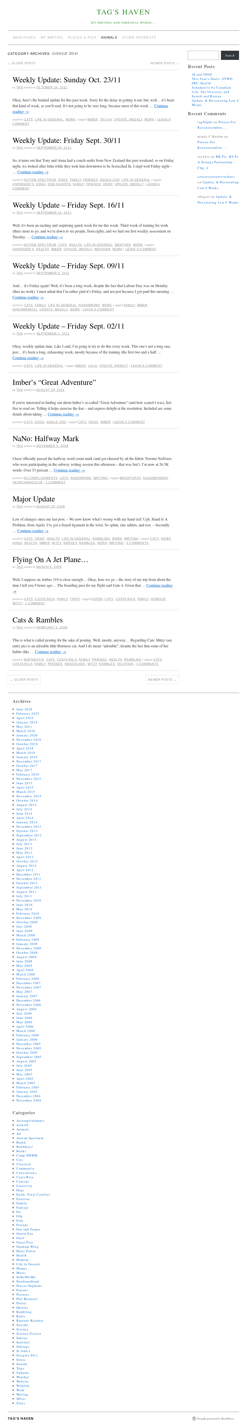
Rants (21, 1316)
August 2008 (26, 957)
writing (116, 543)
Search (230, 55)
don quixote (59, 184)
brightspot (130, 478)
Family (75, 180)
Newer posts (165, 63)
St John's (23, 1351)
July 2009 (24, 926)
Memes (21, 1268)
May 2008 (24, 965)
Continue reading (32, 171)
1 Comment (56, 482)
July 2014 (24, 809)
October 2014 (27, 800)
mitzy (56, 543)
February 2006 (28, 1035)
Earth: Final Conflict (33, 1194)
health (42, 249)
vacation (125, 664)
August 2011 (26, 891)
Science (22, 1329)
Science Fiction (28, 1333)
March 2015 (25, 792)
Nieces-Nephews (29, 1286)
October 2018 (27, 744)
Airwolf (22, 1125)
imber (92, 119)
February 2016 (28, 774)
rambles (87, 543)
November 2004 (28, 1100)
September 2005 (29, 1057)
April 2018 (25, 748)
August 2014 (26, 805)
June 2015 (24, 783)
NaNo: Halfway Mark (46, 438)
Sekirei (22, 1338)
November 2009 (28, 918)
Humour (22, 1259)
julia (92, 365)
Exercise (23, 1199)
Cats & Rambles (38, 619)
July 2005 (24, 1065)
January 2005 (27, 1091)
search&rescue (28, 482)
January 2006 (27, 1039)
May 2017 (24, 770)
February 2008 (28, 978)
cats (82, 422)
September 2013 (29, 835)
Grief (40, 538)
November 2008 (28, 948)
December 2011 (28, 874)
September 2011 (29, 887)
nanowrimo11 (25, 309)
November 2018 (28, 739)
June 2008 (24, 961)
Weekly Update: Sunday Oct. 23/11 (67, 79)
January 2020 (27, 735)
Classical (23, 1164)
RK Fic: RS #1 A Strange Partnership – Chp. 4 (218, 162)
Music (21, 1272)
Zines (20, 1403)
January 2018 (27, 757)
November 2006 (28, 1004)
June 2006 (24, 1018)
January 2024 (27, 722)
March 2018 (25, 752)
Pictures (22, 1294)
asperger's (23, 184)
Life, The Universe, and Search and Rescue (210, 94)
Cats (28, 119)
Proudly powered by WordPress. (215, 1418)
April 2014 (25, 818)
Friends (90, 180)
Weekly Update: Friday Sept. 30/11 (67, 140)
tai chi (106, 119)
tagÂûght (205, 122)
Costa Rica (45, 599)
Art (18, 1133)
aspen (97, 599)
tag (19, 87)
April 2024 (25, 718)
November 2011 (28, 878)
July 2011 (24, 896)
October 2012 (27, 861)
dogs (41, 184)
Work (71, 119)
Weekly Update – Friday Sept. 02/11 (69, 325)
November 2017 (28, 761)
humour (158, 599)
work (149, 119)
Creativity (24, 1186)
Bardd (21, 1142)
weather (102, 249)
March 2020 (25, 731)
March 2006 (25, 1031)
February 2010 (28, 913)
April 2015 (25, 787)
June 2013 (24, 848)
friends (93, 184)
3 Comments (137, 543)
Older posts (22, 63)
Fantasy (22, 1207)
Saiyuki (22, 1325)
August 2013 (26, 839)
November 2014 (28, 796)
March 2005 (25, 1083)
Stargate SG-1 (27, 1355)
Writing (101, 478)
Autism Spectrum (40, 180)
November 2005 (28, 1048)
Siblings (23, 1346)
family (78, 184)
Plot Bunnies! (27, 1299)
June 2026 (24, 709)
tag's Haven (124, 11)
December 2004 (28, 1096)
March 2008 (25, 974)
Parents (22, 1290)
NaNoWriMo (89, 305)
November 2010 (28, 900)
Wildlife (23, 1385)
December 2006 (28, 1000)
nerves (70, 543)
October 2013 (27, 831)
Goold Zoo (110, 180)
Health (75, 245)
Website (22, 1381)
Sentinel (23, 1342)
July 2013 (24, 844)
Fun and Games (28, 1229)
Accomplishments (41, 478)
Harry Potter (26, 1251)
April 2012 (25, 870)
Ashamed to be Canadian (211, 87)
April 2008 (25, 970)
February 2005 (28, 1087)
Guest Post (24, 1242)
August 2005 (26, 1061)
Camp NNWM (27, 1155)
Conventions (26, 1173)
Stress (21, 1359)
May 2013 (24, 852)
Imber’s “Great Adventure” (54, 382)
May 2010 (24, 909)
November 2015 (28, 778)
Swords (22, 1364)
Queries (22, 1307)
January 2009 (27, 944)
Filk (19, 1216)
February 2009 (28, 939)
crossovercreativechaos (216, 176)
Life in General (49, 119)
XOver (21, 1399)
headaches (75, 664)
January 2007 (27, 996)
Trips (75, 599)
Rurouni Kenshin (30, 1320)
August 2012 (26, 865)
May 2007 (24, 991)
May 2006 (24, 1022)
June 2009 (24, 931)
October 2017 (27, 765)
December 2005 (28, 1044)
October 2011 (27, 883)
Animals (22, 1129)
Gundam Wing (27, 1246)
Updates (22, 1372)
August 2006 (26, 1009)
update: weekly (128, 119)
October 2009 (27, 922)
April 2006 (25, 1026)
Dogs (63, 180)
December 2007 (28, 983)
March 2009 (25, 935)
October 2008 (27, 952)
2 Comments (147, 664)
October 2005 (27, 1052)
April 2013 (25, 857)
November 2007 (28, 987)
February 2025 (28, 713)
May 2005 (24, 1074)
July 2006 (24, 1013)
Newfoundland (27, 1281)
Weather (123, 245)
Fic (18, 1212)
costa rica (126, 599)
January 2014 (27, 822)
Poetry (21, 1303)
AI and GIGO (202, 74)
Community (25, 1168)
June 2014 (24, 813)
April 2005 (25, 1078)
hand (17, 543)
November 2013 (28, 826)
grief (108, 184)
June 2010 (24, 905)
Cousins (22, 1181)
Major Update (34, 498)
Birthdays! (34, 659)
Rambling (101, 538)
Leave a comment (141, 249)
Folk (20, 1220)
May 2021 (24, 726)
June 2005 (24, 1070)
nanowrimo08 (155, 478)
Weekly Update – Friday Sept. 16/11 (69, 204)
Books (21, 1151)
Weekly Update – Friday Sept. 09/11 (69, 265)
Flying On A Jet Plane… (51, 559)
